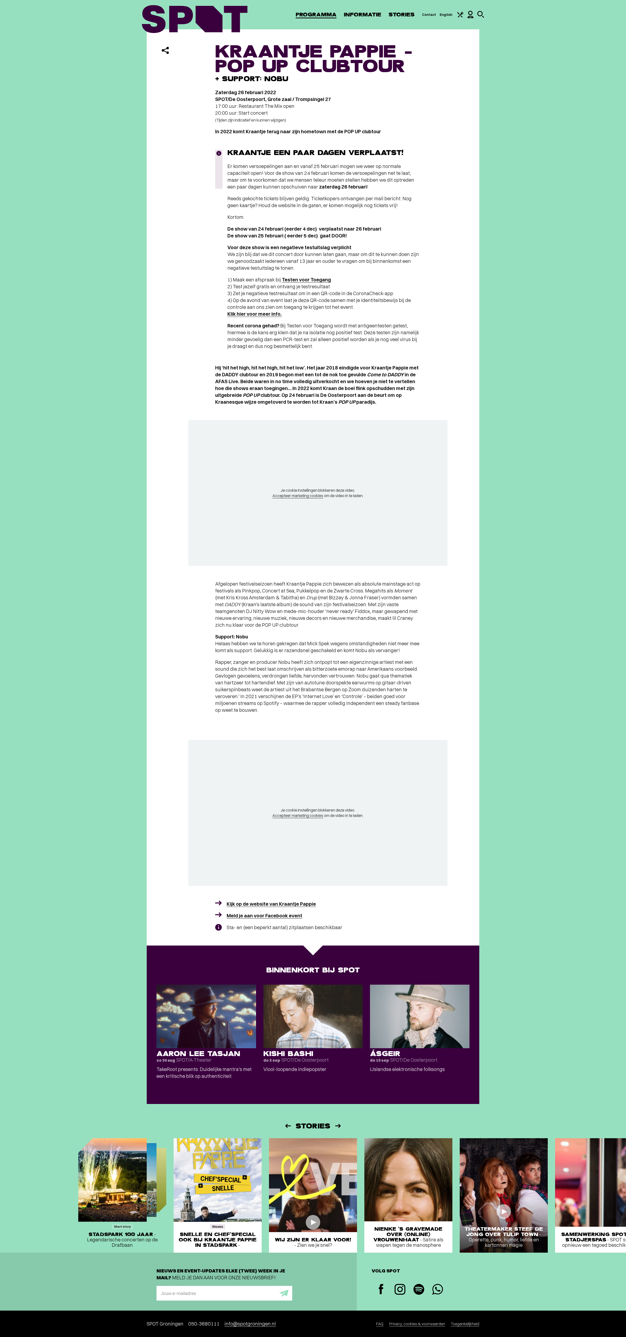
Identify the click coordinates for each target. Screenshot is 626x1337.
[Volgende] (338, 1126)
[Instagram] (400, 1290)
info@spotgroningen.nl (250, 1324)
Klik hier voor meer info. (254, 314)
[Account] (470, 17)
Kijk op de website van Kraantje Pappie (271, 904)
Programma (316, 14)
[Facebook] (381, 1289)
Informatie (362, 14)
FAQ (379, 1323)
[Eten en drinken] (460, 16)
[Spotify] (418, 1290)
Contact (429, 14)
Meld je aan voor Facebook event (264, 916)
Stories (402, 14)
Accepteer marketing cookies (297, 495)
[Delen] (165, 50)
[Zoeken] (480, 16)
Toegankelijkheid (465, 1323)
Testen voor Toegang (306, 280)
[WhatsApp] (437, 1290)
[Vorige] (287, 1126)
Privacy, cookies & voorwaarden (417, 1323)
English (446, 14)
